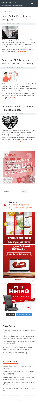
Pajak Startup (9, 2)
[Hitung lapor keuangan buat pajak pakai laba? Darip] (19, 261)
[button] (32, 3)
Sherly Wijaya (10, 23)
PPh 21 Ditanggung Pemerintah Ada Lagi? (15, 353)
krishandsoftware (8, 366)
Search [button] (24, 191)
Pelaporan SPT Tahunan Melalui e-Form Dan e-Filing (17, 61)
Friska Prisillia (10, 114)
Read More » (22, 51)
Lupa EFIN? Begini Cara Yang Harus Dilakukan (18, 108)
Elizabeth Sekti (11, 67)
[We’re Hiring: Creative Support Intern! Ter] (19, 295)
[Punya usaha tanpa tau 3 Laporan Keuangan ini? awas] (19, 228)
